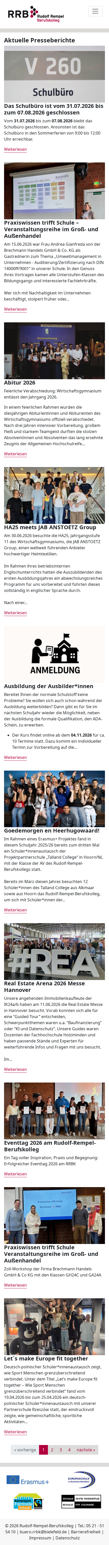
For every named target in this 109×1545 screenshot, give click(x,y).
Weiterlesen (15, 149)
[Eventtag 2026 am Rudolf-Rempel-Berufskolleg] (54, 1111)
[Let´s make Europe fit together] (54, 1326)
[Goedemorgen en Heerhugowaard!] (54, 798)
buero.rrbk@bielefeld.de (43, 1532)
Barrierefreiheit (86, 1532)
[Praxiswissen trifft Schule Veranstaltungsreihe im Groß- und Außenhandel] (54, 1215)
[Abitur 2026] (54, 350)
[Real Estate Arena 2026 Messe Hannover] (54, 951)
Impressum (40, 1538)
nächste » (86, 1450)
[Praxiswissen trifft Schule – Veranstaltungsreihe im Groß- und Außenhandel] (54, 190)
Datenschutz (68, 1538)
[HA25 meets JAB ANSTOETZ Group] (54, 495)
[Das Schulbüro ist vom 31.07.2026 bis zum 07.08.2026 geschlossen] (54, 73)
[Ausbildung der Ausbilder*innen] (54, 654)
